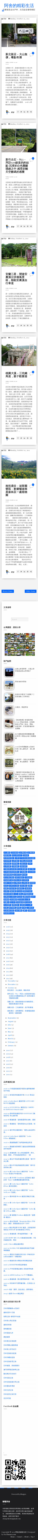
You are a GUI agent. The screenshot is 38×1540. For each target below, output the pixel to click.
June (10, 1028)
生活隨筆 (7, 905)
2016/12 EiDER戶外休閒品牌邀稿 (15, 1265)
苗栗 (5, 908)
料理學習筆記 (9, 858)
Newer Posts (8, 591)
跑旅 (30, 886)
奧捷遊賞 (23, 866)
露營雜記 (15, 864)
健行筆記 (31, 869)
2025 (8, 930)
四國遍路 (15, 866)
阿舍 (5, 19)
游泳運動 (19, 910)
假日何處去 (20, 877)
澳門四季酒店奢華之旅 (12, 1370)
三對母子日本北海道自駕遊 (25, 858)
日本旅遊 (15, 852)
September (12, 1018)
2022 (8, 940)
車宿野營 (7, 861)
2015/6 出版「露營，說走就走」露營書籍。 (19, 1289)
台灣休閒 (31, 852)
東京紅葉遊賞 (22, 869)
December (12, 981)
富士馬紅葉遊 (9, 877)
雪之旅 (19, 897)
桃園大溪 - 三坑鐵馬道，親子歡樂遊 (16, 374)
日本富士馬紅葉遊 (10, 1321)
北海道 (26, 855)
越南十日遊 (8, 883)
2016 (8, 961)
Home (13, 1537)
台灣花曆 (7, 866)
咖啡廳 (13, 891)
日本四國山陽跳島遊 (11, 1345)
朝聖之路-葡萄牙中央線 (12, 1316)
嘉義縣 (6, 899)
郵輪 (18, 908)
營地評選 (12, 888)
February (11, 1042)
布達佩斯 (14, 899)
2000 (8, 1074)
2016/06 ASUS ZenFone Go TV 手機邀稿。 (19, 1275)
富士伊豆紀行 (17, 855)
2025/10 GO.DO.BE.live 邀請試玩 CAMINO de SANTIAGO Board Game (19, 1108)
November (12, 984)
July (9, 1025)
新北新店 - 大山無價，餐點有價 (16, 55)
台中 (33, 897)
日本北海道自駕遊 (10, 1353)
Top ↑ (33, 1537)
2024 (8, 934)
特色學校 (25, 880)
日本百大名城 (14, 886)
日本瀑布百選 (9, 910)
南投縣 (32, 883)
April (10, 1035)
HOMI (13, 902)
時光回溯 (28, 902)
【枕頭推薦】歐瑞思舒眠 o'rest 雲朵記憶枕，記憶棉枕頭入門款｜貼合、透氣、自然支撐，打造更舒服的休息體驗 (25, 724)
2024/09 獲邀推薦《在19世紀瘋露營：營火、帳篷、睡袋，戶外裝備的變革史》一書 (20, 1154)
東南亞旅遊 (28, 891)
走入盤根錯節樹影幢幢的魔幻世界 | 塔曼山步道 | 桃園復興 (25, 736)
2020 (8, 947)
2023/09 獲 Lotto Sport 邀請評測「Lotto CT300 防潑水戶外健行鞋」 (18, 1172)
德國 (5, 888)
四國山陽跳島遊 (26, 861)
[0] (31, 55)
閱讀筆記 (20, 888)
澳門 (25, 910)
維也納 (30, 894)
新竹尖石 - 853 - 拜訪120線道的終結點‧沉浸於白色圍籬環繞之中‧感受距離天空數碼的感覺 (17, 165)
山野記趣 (25, 883)
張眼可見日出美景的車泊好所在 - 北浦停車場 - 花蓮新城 (25, 788)
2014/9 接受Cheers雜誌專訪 (14, 1293)
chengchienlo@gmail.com (12, 1519)
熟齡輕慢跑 (8, 875)
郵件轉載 (12, 908)
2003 (8, 1071)
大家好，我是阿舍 (21, 707)
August (11, 1021)
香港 (23, 908)
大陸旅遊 (28, 877)
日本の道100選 (24, 899)
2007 (8, 1061)
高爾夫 (6, 902)
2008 (8, 1057)
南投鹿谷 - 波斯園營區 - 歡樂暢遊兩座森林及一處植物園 (16, 490)
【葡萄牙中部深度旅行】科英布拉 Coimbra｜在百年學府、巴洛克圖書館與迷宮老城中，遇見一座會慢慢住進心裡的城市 (25, 776)
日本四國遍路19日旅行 (12, 1308)
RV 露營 (7, 852)
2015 (8, 965)
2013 (8, 972)
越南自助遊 (8, 894)
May (9, 1032)
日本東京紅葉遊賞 (10, 1341)
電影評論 (27, 897)
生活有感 (31, 872)
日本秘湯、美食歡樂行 (12, 1365)
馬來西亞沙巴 (9, 913)
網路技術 (15, 905)
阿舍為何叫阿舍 (20, 681)
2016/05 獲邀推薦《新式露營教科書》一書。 (19, 1279)
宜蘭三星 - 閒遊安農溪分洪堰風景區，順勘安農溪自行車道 (16, 278)
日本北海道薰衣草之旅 (12, 1382)
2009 (8, 1054)
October (11, 988)
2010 (8, 1050)
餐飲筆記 (7, 855)
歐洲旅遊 (7, 864)
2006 (8, 1064)
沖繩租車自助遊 (9, 869)
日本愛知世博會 (9, 1386)
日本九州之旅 (8, 1390)
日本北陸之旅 (8, 1378)
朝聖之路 (17, 880)
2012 (8, 975)
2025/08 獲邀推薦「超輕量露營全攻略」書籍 (19, 1120)
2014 (8, 968)
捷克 (5, 886)
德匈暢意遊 (8, 880)
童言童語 (23, 886)
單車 (30, 864)
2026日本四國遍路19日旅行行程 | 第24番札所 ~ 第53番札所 (25, 749)
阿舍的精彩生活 (19, 5)
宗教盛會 (20, 902)
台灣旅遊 (23, 852)
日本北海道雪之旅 (10, 1361)
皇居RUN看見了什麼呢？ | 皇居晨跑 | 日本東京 (24, 695)
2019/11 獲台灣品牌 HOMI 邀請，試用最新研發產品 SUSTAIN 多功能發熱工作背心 (20, 1228)
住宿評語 (17, 875)
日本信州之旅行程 (10, 1394)
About (26, 1537)
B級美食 (28, 888)
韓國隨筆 (31, 910)
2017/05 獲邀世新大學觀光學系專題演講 (18, 1261)
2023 (8, 937)
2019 (8, 951)
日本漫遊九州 (8, 1333)
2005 (8, 1068)
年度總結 (23, 872)
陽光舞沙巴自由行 (10, 1374)
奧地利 (24, 875)
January (11, 1045)
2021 (8, 944)
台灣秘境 (17, 883)
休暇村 (6, 891)
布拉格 (19, 891)
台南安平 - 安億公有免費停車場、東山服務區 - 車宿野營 (25, 761)
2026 (8, 927)
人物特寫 (30, 908)
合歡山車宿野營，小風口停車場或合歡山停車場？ (24, 670)
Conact (19, 1537)
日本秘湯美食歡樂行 (11, 872)
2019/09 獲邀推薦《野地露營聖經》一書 (18, 1234)
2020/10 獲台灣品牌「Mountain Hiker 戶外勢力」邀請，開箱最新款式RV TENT (19, 1222)
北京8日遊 (7, 1398)
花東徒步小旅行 (9, 897)
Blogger (23, 1494)
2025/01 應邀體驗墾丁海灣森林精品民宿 (18, 1142)
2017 (8, 958)
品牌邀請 (15, 861)
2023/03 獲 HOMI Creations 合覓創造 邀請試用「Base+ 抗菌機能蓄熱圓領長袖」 (19, 1179)
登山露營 (23, 894)
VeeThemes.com (10, 1534)
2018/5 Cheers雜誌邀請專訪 (14, 1244)
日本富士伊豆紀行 (10, 1349)
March (10, 1039)
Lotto (16, 894)
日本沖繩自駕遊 (9, 1357)
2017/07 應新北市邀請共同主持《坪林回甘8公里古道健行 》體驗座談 (19, 1255)
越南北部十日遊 (9, 1312)
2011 (8, 978)
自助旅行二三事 (26, 905)
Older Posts (30, 591)
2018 (8, 954)
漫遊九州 (23, 864)
